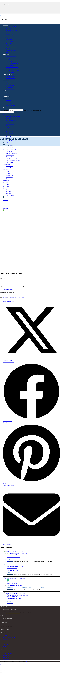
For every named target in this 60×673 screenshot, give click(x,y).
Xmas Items (5, 144)
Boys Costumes (9, 135)
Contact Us (6, 4)
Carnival (5, 114)
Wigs (7, 142)
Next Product (6, 208)
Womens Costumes (10, 136)
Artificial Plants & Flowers (9, 637)
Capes (7, 127)
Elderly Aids (5, 639)
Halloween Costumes (11, 120)
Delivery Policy (6, 655)
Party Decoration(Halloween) (13, 116)
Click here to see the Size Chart (7, 283)
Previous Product (7, 148)
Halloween (8, 118)
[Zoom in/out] (0, 670)
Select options (10, 561)
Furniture (5, 642)
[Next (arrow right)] (1, 672)
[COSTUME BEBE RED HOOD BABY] (24, 206)
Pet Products (6, 640)
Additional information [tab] (8, 289)
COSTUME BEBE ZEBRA (12, 570)
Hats (7, 125)
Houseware (5, 646)
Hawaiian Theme (10, 124)
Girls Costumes (9, 133)
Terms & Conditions (7, 653)
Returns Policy (6, 657)
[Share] (3, 670)
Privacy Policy (6, 659)
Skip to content (3, 1)
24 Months (15, 297)
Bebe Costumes (9, 131)
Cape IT (26, 661)
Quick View (21, 551)
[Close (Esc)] (4, 670)
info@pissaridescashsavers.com (13, 613)
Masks (7, 122)
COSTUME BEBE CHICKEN (8, 145)
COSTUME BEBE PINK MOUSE (14, 598)
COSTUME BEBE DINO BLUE (13, 557)
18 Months (10, 297)
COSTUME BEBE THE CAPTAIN (14, 585)
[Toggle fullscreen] (1, 670)
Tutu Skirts (8, 129)
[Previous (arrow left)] (0, 672)
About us (5, 651)
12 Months (4, 297)
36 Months (21, 297)
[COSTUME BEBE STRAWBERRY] (24, 267)
